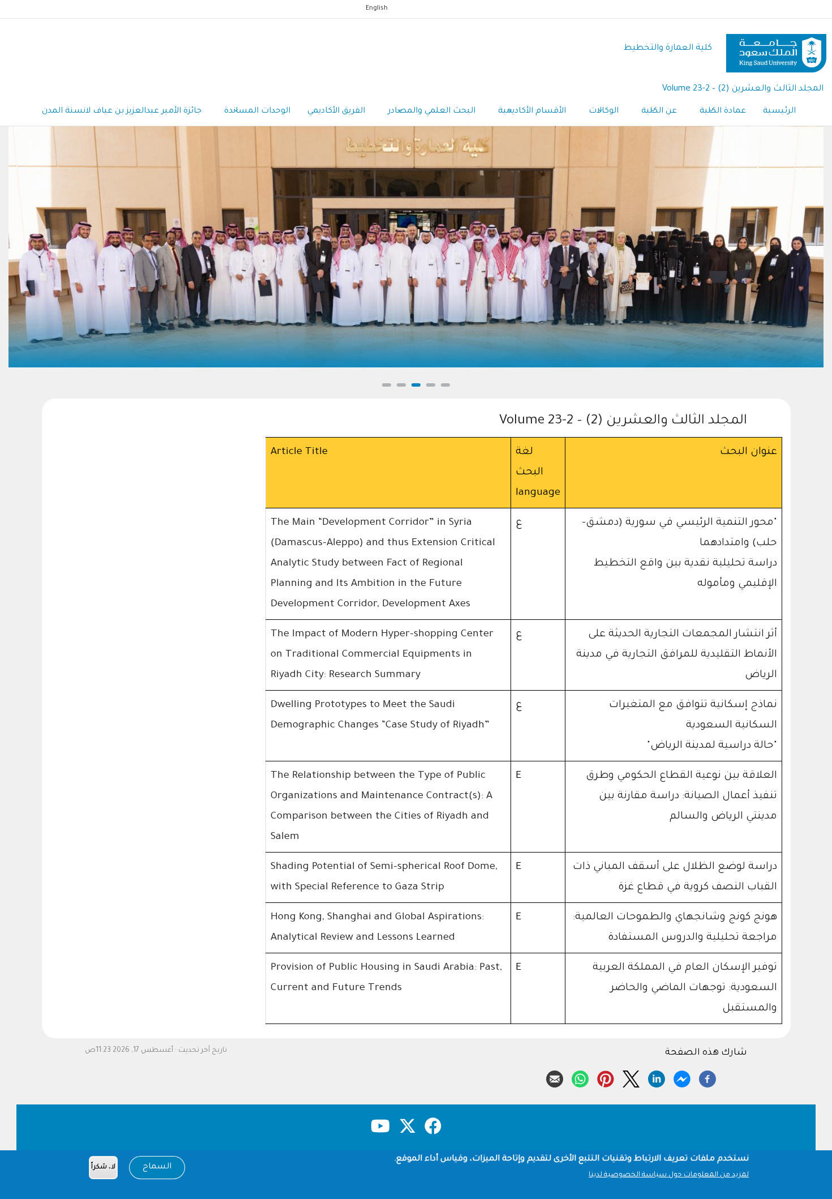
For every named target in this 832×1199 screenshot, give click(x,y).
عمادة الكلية (723, 111)
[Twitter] (631, 1077)
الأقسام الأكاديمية (532, 111)
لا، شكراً (103, 1167)
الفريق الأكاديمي (336, 111)
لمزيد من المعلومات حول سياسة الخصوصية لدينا (669, 1175)
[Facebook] (707, 1077)
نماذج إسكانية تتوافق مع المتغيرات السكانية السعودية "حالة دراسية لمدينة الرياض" (693, 726)
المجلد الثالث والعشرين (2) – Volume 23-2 (743, 89)
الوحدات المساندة (257, 111)
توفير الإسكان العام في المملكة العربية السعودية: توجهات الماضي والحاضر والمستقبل (685, 988)
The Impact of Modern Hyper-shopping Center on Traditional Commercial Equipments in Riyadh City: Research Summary (382, 655)
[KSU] (776, 49)
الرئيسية (779, 111)
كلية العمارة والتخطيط (668, 48)
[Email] (554, 1077)
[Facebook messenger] (682, 1077)
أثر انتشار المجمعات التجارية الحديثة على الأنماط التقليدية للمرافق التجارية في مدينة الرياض (676, 655)
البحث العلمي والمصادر (431, 111)
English (377, 8)
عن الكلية (659, 111)
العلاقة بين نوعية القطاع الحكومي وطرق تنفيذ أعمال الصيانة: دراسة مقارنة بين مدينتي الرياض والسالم (681, 796)
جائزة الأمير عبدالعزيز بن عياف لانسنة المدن (121, 111)
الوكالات (604, 111)
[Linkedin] (656, 1077)
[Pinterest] (605, 1077)
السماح (157, 1167)
